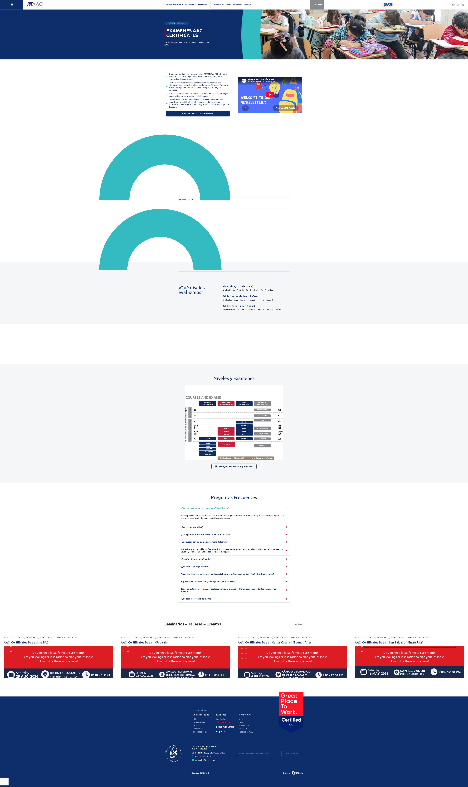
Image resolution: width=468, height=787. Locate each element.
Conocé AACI (245, 714)
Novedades (237, 5)
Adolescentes (199, 722)
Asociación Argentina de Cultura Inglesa (204, 747)
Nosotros (217, 5)
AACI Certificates (223, 722)
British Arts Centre (225, 727)
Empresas (202, 5)
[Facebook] (453, 4)
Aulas (241, 719)
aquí (230, 518)
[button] (219, 5)
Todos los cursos (200, 732)
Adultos (196, 725)
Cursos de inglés (201, 714)
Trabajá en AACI (246, 732)
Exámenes (221, 714)
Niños (195, 719)
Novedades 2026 (185, 200)
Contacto (247, 5)
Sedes (228, 5)
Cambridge (198, 729)
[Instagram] (458, 4)
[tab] (234, 342)
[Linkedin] (463, 4)
